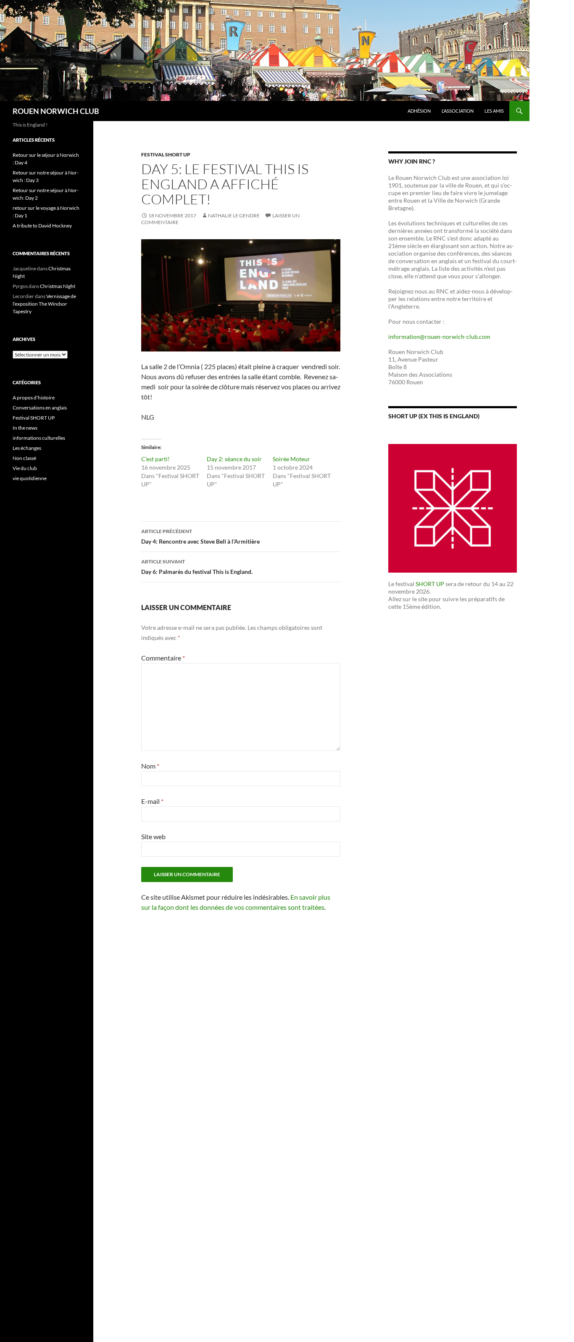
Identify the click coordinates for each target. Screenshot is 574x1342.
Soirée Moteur (291, 458)
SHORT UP (430, 583)
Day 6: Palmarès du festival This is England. (197, 566)
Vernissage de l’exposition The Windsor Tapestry (44, 303)
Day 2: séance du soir (234, 458)
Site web (153, 836)
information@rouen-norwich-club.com (439, 336)
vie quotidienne (30, 478)
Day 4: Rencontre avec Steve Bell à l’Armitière (200, 536)
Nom (150, 766)
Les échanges (27, 448)
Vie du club (25, 468)
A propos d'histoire (34, 397)
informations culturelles (39, 438)
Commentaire (163, 658)
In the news (25, 428)
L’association (458, 111)
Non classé (24, 458)
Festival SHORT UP (165, 154)
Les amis (494, 111)
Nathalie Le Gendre (234, 215)
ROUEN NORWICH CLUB (56, 111)
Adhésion (419, 111)
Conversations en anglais (40, 407)
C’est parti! (155, 458)
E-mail (152, 801)
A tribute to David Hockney (42, 225)
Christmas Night (57, 286)
